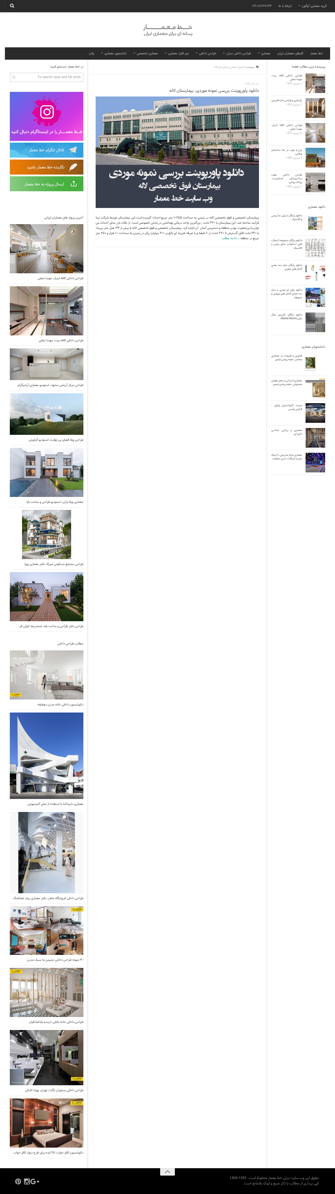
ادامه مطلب (229, 238)
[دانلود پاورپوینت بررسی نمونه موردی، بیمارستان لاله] (177, 152)
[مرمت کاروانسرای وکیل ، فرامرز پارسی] (315, 413)
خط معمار (316, 53)
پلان (91, 53)
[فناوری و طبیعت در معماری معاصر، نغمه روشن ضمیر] (315, 363)
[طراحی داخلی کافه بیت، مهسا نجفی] (46, 310)
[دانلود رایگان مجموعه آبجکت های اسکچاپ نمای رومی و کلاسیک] (315, 248)
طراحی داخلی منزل (238, 53)
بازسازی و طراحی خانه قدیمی (286, 100)
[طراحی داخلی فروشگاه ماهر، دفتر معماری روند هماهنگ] (46, 852)
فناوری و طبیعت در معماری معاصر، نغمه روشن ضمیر (286, 358)
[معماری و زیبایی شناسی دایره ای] (315, 438)
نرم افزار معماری (178, 53)
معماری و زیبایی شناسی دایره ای (286, 432)
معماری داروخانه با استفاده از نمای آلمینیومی (55, 804)
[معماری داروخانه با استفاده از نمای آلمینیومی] (46, 756)
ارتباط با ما (285, 6)
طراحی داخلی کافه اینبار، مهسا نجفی (60, 278)
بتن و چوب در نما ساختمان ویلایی (286, 152)
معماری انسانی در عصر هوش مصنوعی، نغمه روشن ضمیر (286, 382)
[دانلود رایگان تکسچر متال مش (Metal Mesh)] (315, 322)
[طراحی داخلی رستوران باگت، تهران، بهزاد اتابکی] (46, 1057)
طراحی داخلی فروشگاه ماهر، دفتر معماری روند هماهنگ (48, 898)
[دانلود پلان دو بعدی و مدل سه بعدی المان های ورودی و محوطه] (315, 297)
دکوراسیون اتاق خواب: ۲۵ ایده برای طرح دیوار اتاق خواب (48, 1152)
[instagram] (27, 1181)
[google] (35, 1181)
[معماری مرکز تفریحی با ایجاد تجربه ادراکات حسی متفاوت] (315, 462)
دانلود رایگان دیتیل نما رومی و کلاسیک (286, 217)
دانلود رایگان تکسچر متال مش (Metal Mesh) (286, 317)
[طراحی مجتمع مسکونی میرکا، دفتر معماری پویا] (46, 534)
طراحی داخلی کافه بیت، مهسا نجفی (61, 340)
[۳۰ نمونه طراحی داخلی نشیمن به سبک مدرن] (46, 930)
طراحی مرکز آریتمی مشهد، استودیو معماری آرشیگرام (50, 385)
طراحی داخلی (207, 53)
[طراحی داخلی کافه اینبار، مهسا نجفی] (46, 248)
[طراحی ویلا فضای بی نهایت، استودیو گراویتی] (46, 414)
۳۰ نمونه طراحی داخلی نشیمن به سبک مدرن (55, 960)
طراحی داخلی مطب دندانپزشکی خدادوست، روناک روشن (286, 179)
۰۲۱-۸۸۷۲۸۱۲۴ (262, 6)
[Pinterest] (18, 1181)
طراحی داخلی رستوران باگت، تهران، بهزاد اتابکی (54, 1090)
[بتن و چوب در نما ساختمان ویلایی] (315, 157)
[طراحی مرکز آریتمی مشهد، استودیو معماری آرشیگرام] (46, 364)
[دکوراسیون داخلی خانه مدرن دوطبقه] (46, 675)
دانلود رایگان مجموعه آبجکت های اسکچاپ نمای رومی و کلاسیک (286, 244)
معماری (266, 53)
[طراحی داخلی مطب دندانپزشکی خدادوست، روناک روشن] (315, 182)
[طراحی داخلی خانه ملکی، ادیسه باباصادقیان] (46, 992)
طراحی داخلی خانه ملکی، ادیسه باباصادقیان (55, 1022)
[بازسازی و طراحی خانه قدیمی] (315, 108)
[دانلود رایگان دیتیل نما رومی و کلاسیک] (315, 223)
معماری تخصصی (147, 53)
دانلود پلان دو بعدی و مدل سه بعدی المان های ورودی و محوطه (286, 294)
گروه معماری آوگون (314, 6)
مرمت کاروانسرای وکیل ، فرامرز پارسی (286, 407)
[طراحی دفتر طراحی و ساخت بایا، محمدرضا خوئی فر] (46, 596)
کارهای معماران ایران (290, 53)
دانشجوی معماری (115, 53)
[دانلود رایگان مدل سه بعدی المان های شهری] (315, 273)
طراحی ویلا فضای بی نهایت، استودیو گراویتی (56, 440)
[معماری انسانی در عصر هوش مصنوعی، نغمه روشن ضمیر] (315, 388)
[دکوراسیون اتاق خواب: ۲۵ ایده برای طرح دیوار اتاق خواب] (46, 1123)
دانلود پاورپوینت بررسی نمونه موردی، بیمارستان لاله (214, 91)
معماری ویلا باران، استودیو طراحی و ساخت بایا (54, 502)
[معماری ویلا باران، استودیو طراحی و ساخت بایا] (46, 472)
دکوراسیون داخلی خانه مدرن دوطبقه (60, 704)
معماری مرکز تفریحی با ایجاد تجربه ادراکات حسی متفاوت (286, 457)
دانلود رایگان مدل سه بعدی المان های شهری (286, 267)
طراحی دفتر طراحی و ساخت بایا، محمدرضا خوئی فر (51, 626)
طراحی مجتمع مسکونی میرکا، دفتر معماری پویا (54, 564)
